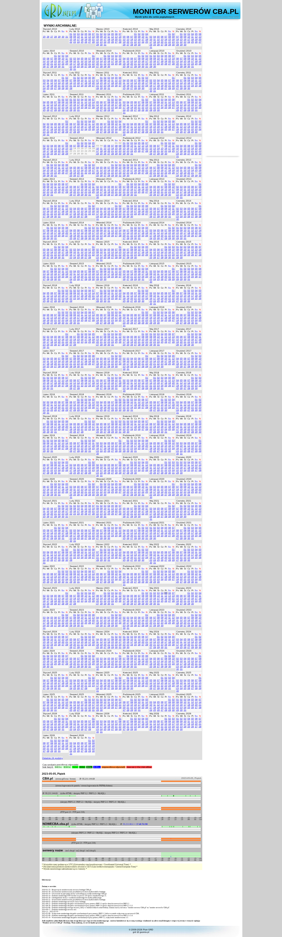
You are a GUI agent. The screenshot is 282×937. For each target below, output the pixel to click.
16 (74, 39)
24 (78, 42)
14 (93, 36)
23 (74, 42)
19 (86, 39)
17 (78, 39)
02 (74, 34)
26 (48, 36)
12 (86, 36)
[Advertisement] (222, 90)
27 (51, 36)
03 (78, 34)
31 (66, 36)
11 (82, 36)
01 (71, 34)
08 (71, 36)
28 (55, 36)
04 (82, 34)
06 (89, 34)
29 (59, 36)
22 (71, 42)
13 (89, 36)
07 (93, 34)
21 (93, 39)
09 (74, 36)
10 (78, 36)
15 (71, 39)
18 (82, 39)
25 (44, 36)
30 (63, 36)
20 (89, 39)
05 (86, 34)
